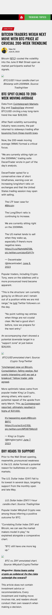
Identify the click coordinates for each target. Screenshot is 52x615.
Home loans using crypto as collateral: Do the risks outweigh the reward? (19, 574)
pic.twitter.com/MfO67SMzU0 (21, 429)
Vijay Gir (12, 49)
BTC (13, 58)
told (15, 303)
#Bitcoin (9, 205)
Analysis (8, 29)
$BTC (8, 421)
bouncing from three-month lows (19, 133)
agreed (5, 381)
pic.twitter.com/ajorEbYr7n (19, 252)
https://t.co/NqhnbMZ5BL (19, 248)
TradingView (17, 107)
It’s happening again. (16, 417)
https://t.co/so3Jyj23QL (18, 425)
